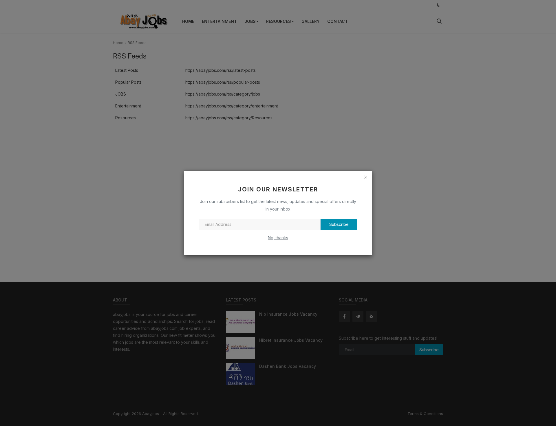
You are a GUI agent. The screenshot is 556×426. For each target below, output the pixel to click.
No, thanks (278, 237)
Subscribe (339, 224)
